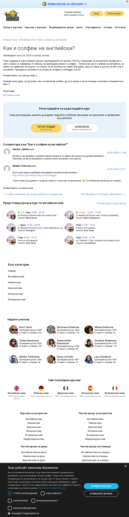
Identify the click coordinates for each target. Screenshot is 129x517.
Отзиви (108, 27)
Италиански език (16, 299)
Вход (96, 13)
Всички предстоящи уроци (111, 203)
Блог (15, 40)
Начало (7, 40)
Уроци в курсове (12, 27)
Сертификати (93, 27)
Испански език (15, 294)
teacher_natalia (21, 149)
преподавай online (74, 15)
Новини (12, 271)
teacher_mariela (41, 55)
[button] (44, 513)
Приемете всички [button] (101, 486)
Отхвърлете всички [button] (101, 493)
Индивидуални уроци (61, 27)
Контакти (120, 27)
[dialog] (64, 490)
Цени (79, 27)
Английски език (28, 40)
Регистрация (114, 13)
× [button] (125, 466)
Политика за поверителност (52, 488)
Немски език (14, 282)
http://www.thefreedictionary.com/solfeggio (34, 175)
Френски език (15, 288)
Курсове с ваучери (35, 27)
